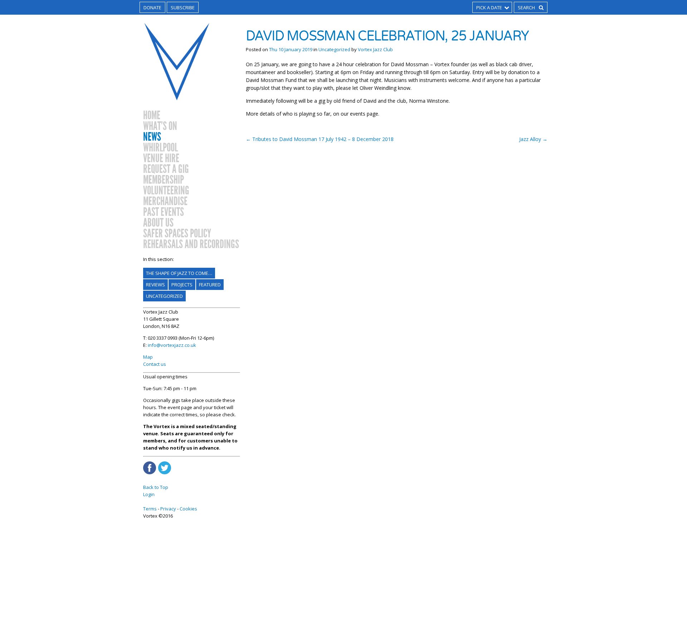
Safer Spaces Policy (177, 233)
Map (148, 357)
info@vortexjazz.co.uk (172, 345)
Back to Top (155, 487)
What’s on (160, 126)
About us (158, 223)
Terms (150, 508)
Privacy (168, 508)
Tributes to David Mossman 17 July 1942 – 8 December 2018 (320, 139)
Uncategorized (164, 296)
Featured (210, 284)
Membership (163, 180)
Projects (182, 284)
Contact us (154, 364)
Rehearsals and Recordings (191, 244)
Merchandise (165, 201)
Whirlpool (160, 147)
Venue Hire (161, 158)
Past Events (163, 212)
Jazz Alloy (533, 139)
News (152, 137)
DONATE (152, 7)
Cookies (188, 508)
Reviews (155, 284)
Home (151, 115)
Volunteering (166, 190)
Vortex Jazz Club (375, 49)
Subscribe (183, 7)
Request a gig (166, 169)
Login (149, 494)
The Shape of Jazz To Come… (179, 273)
